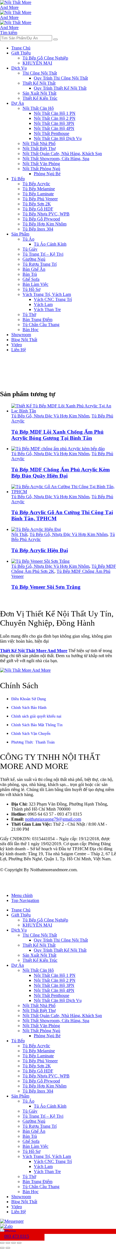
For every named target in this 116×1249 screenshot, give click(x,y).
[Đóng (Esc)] (19, 1243)
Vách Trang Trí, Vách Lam (47, 294)
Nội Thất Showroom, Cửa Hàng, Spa (56, 158)
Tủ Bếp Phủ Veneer (40, 198)
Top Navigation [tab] (25, 900)
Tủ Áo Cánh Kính (50, 244)
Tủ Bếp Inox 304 (38, 229)
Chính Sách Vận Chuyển (30, 734)
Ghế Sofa (31, 279)
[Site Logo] (17, 7)
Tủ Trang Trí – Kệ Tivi (43, 254)
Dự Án (17, 103)
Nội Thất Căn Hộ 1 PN (54, 113)
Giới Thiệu (21, 53)
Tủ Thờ (29, 314)
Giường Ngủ (34, 259)
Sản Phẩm (20, 234)
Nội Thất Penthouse (51, 133)
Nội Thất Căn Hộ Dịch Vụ (58, 138)
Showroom (21, 334)
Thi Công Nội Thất (40, 73)
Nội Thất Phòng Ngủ (41, 168)
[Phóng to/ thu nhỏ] (2, 1243)
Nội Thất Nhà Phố (39, 143)
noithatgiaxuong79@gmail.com (53, 819)
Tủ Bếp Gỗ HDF (38, 208)
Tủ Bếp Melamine (39, 188)
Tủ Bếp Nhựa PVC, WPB (46, 214)
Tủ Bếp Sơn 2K (37, 203)
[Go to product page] (63, 408)
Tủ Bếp (18, 178)
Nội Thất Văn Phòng (41, 163)
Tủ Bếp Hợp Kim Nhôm (44, 224)
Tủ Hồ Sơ (31, 289)
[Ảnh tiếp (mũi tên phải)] (8, 1248)
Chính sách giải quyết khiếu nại (36, 716)
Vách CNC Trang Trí (53, 299)
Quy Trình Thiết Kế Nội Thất (60, 88)
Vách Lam (43, 304)
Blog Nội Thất (24, 339)
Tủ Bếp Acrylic (36, 183)
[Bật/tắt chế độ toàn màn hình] (8, 1243)
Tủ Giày (30, 249)
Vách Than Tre (47, 309)
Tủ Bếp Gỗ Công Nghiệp (45, 58)
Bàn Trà (30, 274)
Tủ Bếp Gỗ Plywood (41, 219)
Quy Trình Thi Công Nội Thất (61, 78)
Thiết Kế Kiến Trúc (40, 98)
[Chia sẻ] (13, 1243)
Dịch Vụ (19, 68)
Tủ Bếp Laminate (38, 193)
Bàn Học (31, 329)
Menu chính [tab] (22, 895)
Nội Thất (19, 534)
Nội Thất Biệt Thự (39, 148)
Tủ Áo (28, 239)
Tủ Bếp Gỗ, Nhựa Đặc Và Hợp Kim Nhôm (50, 416)
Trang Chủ (20, 48)
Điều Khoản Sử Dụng (28, 699)
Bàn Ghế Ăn (34, 269)
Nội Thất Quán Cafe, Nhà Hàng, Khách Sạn (62, 153)
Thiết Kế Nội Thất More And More (33, 650)
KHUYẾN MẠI (37, 63)
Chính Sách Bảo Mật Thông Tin (37, 725)
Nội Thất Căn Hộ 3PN (54, 123)
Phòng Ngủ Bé (47, 173)
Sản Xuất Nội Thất (39, 93)
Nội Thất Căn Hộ (38, 108)
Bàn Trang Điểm (37, 319)
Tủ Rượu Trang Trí (40, 264)
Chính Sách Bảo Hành (28, 708)
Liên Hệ (18, 349)
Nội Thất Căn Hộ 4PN (54, 128)
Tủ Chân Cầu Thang (41, 324)
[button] (8, 32)
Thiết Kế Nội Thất (39, 83)
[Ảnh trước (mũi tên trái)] (2, 1248)
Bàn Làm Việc (35, 284)
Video (16, 344)
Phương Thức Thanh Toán (33, 742)
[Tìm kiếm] (55, 39)
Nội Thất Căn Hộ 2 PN (54, 118)
